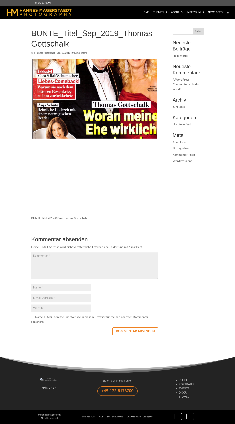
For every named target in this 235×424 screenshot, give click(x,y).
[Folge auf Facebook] (178, 416)
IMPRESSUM (194, 12)
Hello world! (180, 55)
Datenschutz (115, 417)
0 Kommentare (79, 53)
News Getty (215, 12)
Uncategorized (182, 124)
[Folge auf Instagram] (190, 416)
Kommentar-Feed (184, 154)
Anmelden (179, 142)
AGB (101, 417)
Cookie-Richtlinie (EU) (140, 417)
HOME (145, 12)
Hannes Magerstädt (45, 53)
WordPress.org (182, 161)
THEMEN (158, 12)
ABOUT (175, 12)
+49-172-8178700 (117, 391)
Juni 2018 (179, 107)
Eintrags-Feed (181, 148)
